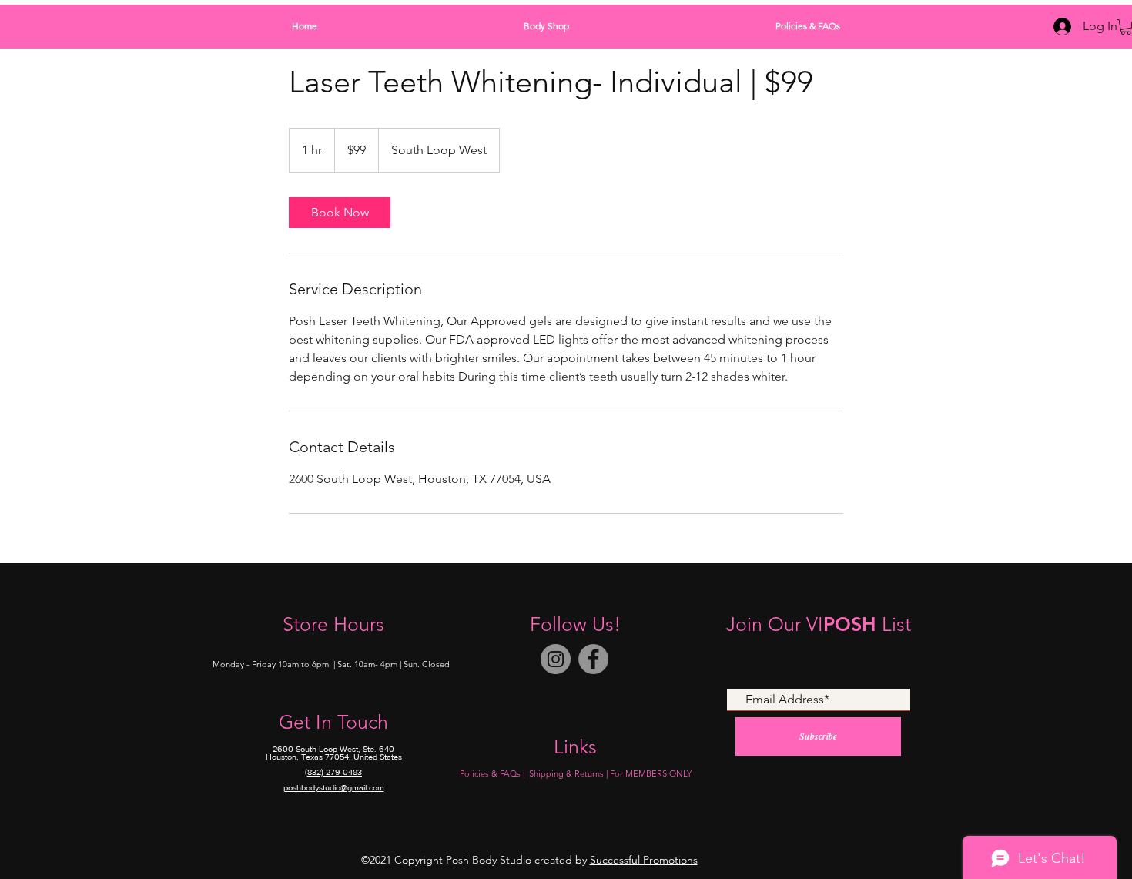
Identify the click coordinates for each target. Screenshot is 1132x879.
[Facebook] (593, 659)
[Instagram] (556, 659)
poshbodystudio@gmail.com (333, 787)
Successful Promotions (644, 860)
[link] (339, 212)
